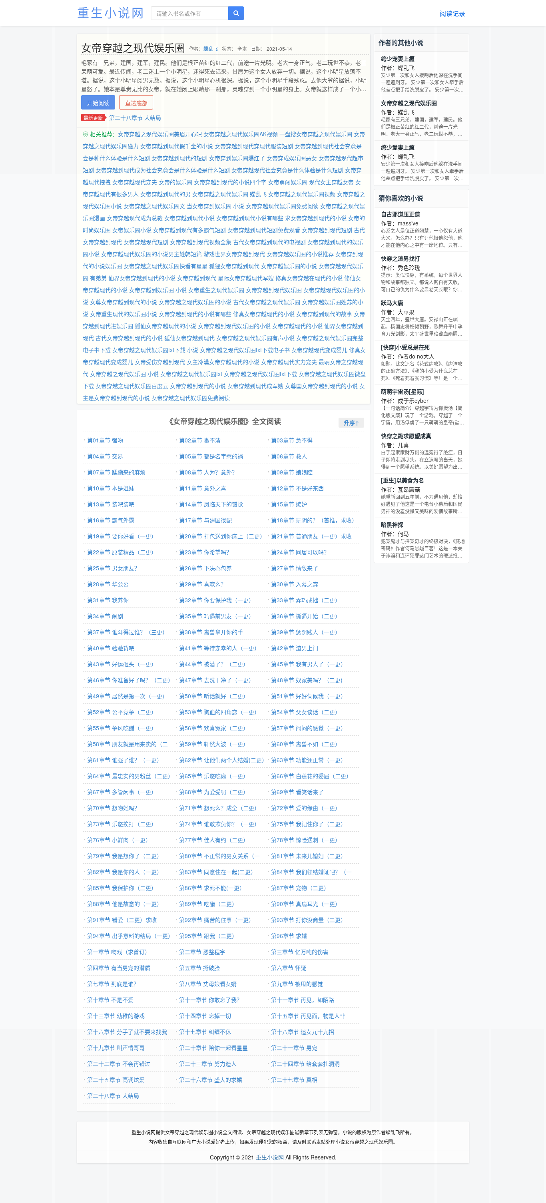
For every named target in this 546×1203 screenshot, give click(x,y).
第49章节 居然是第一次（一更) (125, 696)
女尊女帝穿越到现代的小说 (123, 302)
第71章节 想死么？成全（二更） (219, 808)
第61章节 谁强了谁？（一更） (124, 760)
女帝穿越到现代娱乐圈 (274, 290)
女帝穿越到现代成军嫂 (255, 386)
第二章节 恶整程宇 (202, 952)
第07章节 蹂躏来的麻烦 (116, 472)
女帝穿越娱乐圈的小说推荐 (300, 254)
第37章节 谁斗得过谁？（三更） (127, 632)
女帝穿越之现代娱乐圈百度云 (132, 386)
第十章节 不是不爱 (110, 1000)
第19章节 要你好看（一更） (122, 536)
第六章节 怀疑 (288, 968)
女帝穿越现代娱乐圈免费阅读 (282, 206)
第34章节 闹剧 (105, 616)
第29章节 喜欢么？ (202, 584)
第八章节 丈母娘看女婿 (208, 984)
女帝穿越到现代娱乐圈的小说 (234, 326)
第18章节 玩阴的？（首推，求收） (314, 520)
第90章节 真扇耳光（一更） (306, 904)
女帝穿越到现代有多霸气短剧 (189, 230)
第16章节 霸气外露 (110, 520)
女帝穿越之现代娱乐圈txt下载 (260, 374)
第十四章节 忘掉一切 (205, 1016)
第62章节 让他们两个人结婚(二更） (223, 760)
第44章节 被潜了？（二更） (214, 664)
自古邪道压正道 (400, 214)
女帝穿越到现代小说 (189, 218)
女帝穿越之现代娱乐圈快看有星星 (165, 266)
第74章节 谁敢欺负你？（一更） (219, 824)
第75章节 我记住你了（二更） (308, 824)
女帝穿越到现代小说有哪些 (249, 218)
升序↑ (351, 422)
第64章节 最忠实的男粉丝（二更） (130, 776)
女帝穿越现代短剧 (146, 242)
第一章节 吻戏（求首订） (118, 952)
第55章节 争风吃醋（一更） (122, 728)
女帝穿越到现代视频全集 (200, 242)
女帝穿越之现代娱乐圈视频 (301, 194)
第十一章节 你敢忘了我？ (210, 1000)
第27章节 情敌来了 (294, 568)
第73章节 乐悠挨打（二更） (122, 824)
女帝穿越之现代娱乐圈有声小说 (255, 338)
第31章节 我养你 (108, 600)
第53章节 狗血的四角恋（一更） (219, 712)
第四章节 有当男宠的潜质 (118, 968)
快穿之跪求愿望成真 (406, 436)
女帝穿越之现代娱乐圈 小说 (124, 374)
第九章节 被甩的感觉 (297, 984)
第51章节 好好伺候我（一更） (308, 696)
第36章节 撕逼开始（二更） (306, 616)
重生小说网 (111, 12)
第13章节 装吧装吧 (110, 504)
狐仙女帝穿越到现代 (189, 338)
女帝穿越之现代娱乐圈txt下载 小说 (155, 350)
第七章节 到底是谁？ (113, 984)
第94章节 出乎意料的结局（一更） (130, 936)
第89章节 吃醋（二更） (208, 904)
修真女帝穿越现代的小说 (264, 314)
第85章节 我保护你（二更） (122, 888)
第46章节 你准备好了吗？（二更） (130, 680)
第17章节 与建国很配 (205, 520)
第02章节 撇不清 (200, 440)
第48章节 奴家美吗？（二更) (307, 680)
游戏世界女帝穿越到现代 (234, 254)
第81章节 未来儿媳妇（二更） (308, 856)
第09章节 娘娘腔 (292, 472)
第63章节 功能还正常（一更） (308, 760)
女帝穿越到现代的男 (165, 194)
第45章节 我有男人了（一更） (308, 664)
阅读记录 (452, 13)
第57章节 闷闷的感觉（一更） (308, 728)
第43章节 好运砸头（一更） (122, 664)
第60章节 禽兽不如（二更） (306, 744)
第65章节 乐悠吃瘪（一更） (214, 776)
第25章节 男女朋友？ (113, 568)
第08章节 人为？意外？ (208, 472)
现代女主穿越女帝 (331, 182)
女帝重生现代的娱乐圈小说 (123, 314)
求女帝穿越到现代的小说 (316, 218)
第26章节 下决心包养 (205, 568)
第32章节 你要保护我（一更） (216, 600)
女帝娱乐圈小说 (131, 230)
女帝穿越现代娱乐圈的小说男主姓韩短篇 (151, 254)
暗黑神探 (392, 524)
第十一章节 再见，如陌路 (302, 1000)
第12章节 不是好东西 (297, 488)
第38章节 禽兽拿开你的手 (211, 632)
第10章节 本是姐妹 (110, 488)
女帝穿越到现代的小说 (198, 386)
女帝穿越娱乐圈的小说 (289, 266)
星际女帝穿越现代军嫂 (246, 278)
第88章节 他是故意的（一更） (124, 904)
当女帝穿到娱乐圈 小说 (215, 206)
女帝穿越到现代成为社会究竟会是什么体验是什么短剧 (163, 170)
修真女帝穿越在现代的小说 (309, 278)
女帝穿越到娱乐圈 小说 (158, 290)
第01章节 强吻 (105, 440)
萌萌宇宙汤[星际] (402, 391)
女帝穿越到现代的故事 (324, 314)
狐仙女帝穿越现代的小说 (165, 326)
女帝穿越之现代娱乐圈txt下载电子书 (245, 350)
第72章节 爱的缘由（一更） (306, 808)
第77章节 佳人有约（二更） (214, 840)
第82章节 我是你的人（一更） (124, 872)
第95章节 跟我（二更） (208, 936)
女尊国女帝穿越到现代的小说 (321, 386)
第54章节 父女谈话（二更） (306, 712)
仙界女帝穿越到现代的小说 (141, 278)
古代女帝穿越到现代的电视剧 (269, 242)
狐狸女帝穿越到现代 (234, 266)
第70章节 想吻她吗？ (113, 808)
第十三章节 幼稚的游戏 (116, 1016)
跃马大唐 (392, 303)
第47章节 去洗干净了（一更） (216, 680)
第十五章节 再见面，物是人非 (308, 1016)
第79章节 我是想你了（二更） (124, 856)
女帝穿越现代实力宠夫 (289, 362)
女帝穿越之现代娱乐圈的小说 (195, 302)
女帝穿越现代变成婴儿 (319, 350)
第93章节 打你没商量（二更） (308, 920)
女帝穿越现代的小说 (297, 326)
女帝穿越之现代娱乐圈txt (191, 374)
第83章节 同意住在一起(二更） (217, 872)
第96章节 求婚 (289, 936)
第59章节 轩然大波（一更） (214, 744)
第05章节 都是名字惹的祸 (211, 456)
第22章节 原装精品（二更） (122, 552)
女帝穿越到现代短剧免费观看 (263, 230)
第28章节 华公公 (108, 584)
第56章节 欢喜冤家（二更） (214, 728)
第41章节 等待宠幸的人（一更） (219, 648)
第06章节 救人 (289, 456)
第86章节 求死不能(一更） (212, 888)
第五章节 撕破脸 (199, 968)
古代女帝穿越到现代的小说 (129, 338)
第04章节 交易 (105, 456)
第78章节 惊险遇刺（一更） (306, 840)
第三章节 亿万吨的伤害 (300, 952)
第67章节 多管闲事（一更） (122, 792)
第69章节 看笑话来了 (297, 792)
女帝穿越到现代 (196, 278)
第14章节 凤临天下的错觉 (211, 504)
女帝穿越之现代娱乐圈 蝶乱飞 (229, 194)
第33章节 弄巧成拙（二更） (306, 600)
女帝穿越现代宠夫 (134, 182)
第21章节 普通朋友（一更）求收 (311, 536)
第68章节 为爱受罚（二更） (214, 792)
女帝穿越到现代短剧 (327, 230)
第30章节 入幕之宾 (294, 584)
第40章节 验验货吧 (110, 648)
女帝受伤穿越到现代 (160, 362)
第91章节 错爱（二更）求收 (122, 920)
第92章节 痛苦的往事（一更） (216, 920)
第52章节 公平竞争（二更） (122, 712)
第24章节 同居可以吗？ (300, 552)
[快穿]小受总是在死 (405, 347)
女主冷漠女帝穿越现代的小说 (223, 362)
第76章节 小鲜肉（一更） (119, 840)
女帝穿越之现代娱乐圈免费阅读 (190, 398)
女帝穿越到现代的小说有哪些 (195, 314)
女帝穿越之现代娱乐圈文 (154, 206)
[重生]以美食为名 (402, 480)
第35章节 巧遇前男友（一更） (216, 616)
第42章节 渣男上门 (294, 648)
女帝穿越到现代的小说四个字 (230, 182)
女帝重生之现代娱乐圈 (216, 290)
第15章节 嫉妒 (289, 504)
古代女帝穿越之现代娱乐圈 (266, 302)
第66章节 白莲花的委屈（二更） (311, 776)
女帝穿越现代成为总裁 (135, 218)
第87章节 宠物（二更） (300, 888)
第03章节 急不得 (292, 440)
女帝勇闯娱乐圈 (287, 182)
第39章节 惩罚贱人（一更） (306, 632)
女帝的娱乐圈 (175, 182)
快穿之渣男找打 (400, 258)
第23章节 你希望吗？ (205, 552)
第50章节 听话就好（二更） (214, 696)
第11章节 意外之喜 (202, 488)
